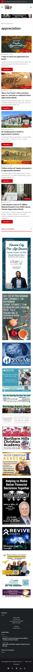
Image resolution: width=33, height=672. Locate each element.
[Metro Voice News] (8, 7)
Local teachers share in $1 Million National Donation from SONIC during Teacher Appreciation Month (15, 207)
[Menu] (2, 8)
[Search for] (31, 8)
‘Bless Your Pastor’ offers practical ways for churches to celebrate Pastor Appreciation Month (16, 95)
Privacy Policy (16, 628)
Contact (16, 626)
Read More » (7, 69)
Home (4, 23)
